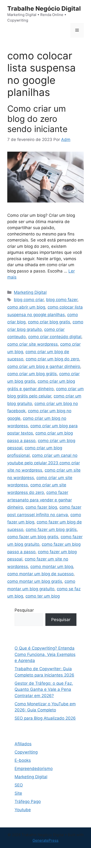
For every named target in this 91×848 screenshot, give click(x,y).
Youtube (23, 809)
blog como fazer (61, 299)
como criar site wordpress (32, 344)
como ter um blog (42, 596)
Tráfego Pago (28, 801)
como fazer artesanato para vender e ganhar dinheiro (39, 500)
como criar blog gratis (49, 321)
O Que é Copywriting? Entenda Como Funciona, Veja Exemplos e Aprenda (45, 654)
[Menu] (77, 30)
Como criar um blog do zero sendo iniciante (37, 118)
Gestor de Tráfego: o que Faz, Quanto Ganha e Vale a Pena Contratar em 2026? (44, 689)
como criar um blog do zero (52, 359)
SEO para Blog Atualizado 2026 (45, 718)
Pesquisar (24, 610)
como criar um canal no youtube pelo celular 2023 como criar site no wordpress (43, 463)
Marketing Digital (30, 292)
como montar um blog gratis (34, 581)
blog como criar (29, 299)
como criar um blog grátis (32, 373)
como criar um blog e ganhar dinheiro (43, 366)
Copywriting (26, 752)
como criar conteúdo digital (54, 336)
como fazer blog (41, 507)
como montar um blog (51, 566)
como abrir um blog (26, 307)
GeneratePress (45, 840)
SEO (19, 785)
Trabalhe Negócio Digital (44, 8)
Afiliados (23, 743)
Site (18, 793)
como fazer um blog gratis (32, 536)
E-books (23, 760)
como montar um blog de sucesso (40, 573)
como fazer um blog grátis (51, 529)
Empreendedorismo (34, 768)
